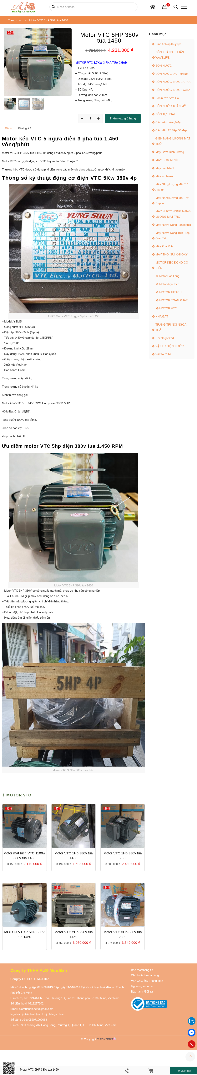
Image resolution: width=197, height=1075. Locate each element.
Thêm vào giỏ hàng (123, 118)
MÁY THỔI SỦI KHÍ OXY (171, 254)
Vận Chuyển (139, 980)
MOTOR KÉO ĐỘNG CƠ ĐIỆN (171, 265)
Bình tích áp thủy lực (168, 44)
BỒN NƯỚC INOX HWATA (172, 90)
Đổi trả (148, 991)
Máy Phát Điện (164, 246)
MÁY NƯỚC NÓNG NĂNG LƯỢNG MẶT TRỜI (173, 214)
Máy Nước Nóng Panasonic (173, 224)
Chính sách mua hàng (145, 975)
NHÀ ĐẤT (161, 316)
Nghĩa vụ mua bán (142, 986)
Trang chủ (14, 20)
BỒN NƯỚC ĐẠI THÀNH (171, 73)
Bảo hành (137, 991)
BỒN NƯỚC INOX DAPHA (172, 81)
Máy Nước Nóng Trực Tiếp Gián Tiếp (172, 235)
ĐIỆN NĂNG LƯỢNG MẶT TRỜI (172, 141)
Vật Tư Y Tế (163, 354)
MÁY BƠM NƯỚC (167, 160)
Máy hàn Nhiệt (164, 168)
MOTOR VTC (18, 795)
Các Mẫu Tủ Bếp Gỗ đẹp (171, 130)
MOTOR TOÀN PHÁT (173, 300)
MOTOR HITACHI (170, 292)
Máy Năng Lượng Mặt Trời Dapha (172, 200)
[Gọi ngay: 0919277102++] (191, 1044)
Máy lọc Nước (164, 176)
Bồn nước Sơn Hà (167, 98)
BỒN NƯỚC (163, 65)
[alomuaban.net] (23, 6)
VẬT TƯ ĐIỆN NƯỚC (169, 346)
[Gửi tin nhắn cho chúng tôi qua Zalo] (191, 1023)
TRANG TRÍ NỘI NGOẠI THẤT (171, 327)
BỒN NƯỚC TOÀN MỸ (170, 106)
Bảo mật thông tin (142, 970)
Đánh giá (24, 128)
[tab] (8, 128)
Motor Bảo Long (169, 276)
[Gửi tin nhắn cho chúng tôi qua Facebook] (191, 1032)
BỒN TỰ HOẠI (165, 114)
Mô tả (8, 128)
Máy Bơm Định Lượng (169, 152)
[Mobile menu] (183, 6)
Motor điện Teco (169, 284)
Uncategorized (164, 338)
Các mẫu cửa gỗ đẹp (168, 122)
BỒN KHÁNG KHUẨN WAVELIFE (169, 54)
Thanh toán (155, 980)
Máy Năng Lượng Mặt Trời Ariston (172, 187)
